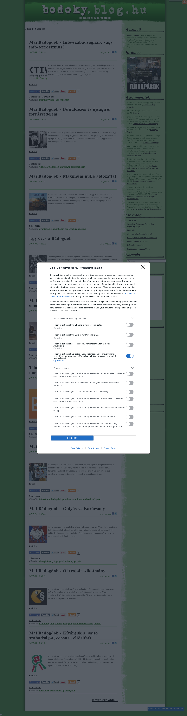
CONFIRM (72, 438)
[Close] (144, 268)
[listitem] (93, 318)
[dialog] (93, 358)
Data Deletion (77, 448)
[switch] (130, 325)
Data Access (93, 448)
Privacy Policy (110, 448)
